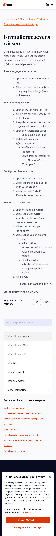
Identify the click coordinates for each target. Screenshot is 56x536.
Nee (47, 301)
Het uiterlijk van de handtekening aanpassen (23, 418)
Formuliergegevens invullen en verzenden (22, 413)
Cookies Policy (26, 512)
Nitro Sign (12, 362)
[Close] (50, 477)
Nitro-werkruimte (16, 371)
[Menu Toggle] (41, 5)
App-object (9, 424)
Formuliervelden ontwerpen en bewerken (22, 435)
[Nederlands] (49, 4)
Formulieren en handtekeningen (21, 24)
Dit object (8, 445)
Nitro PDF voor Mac (17, 345)
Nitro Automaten (16, 380)
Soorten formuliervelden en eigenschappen (23, 440)
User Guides (10, 19)
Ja (37, 301)
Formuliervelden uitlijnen (14, 451)
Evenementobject (11, 429)
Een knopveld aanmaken (14, 408)
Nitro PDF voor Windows (33, 19)
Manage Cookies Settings (27, 527)
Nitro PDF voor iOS (16, 353)
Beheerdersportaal (17, 389)
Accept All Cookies (28, 520)
